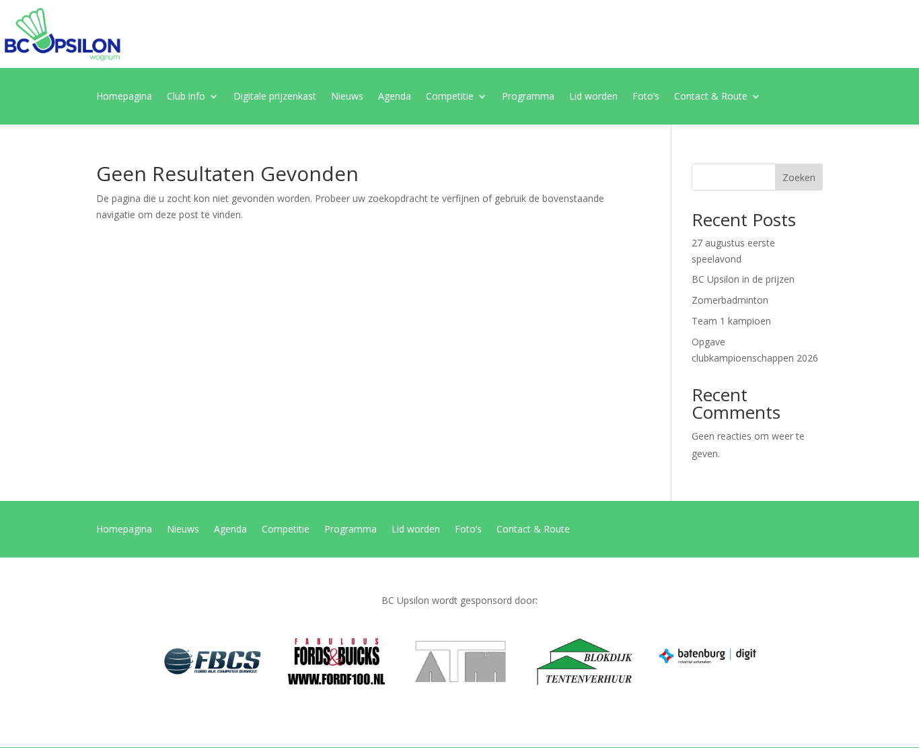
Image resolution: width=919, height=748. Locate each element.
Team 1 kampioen (731, 320)
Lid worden (593, 97)
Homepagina (124, 97)
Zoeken (798, 177)
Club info (186, 97)
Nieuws (347, 97)
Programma (528, 97)
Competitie (450, 97)
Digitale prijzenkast (274, 97)
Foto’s (645, 97)
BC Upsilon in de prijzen (743, 279)
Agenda (394, 97)
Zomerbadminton (730, 300)
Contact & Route (710, 97)
